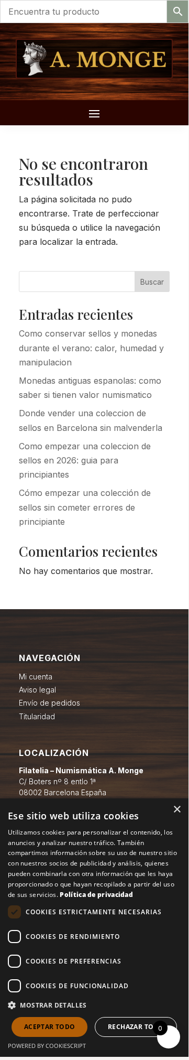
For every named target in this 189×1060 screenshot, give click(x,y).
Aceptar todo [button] (49, 1026)
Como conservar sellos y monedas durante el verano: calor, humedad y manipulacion (91, 347)
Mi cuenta (35, 676)
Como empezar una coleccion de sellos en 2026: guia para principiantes (85, 460)
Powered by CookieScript (47, 1046)
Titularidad (37, 716)
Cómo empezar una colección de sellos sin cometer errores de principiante (85, 507)
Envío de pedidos (49, 702)
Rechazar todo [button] (136, 1026)
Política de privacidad (96, 894)
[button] (94, 1005)
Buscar (152, 281)
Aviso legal (37, 689)
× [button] (177, 810)
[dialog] (94, 927)
